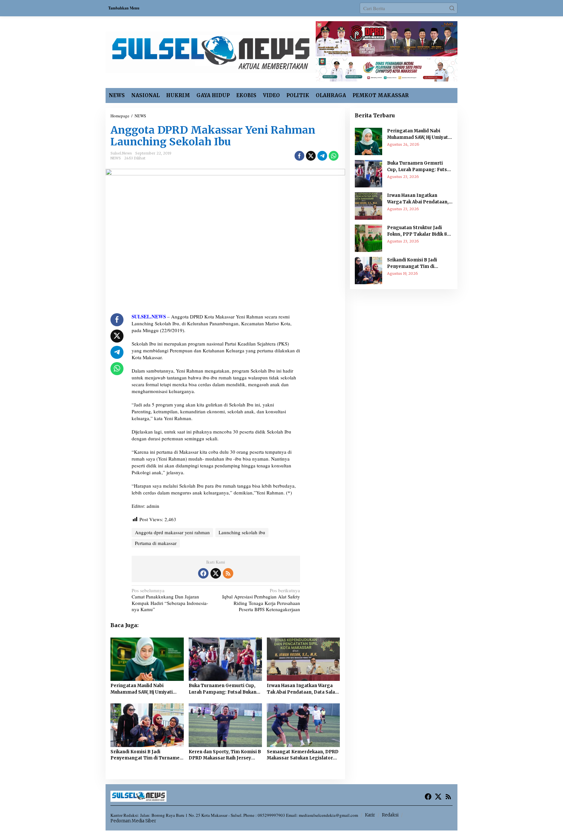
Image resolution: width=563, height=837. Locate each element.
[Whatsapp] (334, 156)
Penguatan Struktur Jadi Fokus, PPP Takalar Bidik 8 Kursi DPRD (417, 231)
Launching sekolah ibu (242, 532)
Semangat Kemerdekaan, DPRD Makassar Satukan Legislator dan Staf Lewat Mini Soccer (303, 755)
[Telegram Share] (322, 156)
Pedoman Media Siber (133, 821)
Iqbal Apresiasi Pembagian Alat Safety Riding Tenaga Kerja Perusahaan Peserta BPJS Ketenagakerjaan (261, 600)
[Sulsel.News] (211, 51)
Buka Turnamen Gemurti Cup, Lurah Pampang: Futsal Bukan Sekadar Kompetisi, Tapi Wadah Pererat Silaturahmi (224, 689)
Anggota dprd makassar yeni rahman (172, 532)
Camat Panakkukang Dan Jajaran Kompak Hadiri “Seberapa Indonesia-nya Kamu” (170, 600)
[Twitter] (215, 573)
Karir (370, 815)
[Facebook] (203, 573)
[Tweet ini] (311, 156)
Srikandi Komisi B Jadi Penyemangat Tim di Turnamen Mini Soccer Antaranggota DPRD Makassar (146, 755)
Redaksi (390, 815)
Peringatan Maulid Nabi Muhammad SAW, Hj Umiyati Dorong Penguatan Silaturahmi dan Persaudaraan (145, 689)
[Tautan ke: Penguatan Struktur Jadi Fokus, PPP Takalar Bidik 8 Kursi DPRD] (368, 237)
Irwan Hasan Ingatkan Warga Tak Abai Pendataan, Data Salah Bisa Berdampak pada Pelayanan (302, 689)
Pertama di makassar (156, 543)
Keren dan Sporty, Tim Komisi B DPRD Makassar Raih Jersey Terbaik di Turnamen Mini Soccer (225, 755)
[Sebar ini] (299, 156)
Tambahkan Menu (123, 8)
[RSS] (228, 573)
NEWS (115, 158)
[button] (451, 8)
